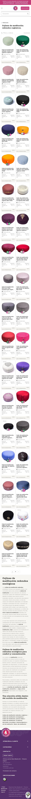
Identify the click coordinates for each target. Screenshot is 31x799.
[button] (1, 8)
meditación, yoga (8, 629)
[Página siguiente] (18, 571)
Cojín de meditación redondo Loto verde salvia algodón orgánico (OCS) (8, 110)
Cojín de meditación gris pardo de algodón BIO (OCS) (22, 288)
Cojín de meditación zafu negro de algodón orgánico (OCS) (8, 436)
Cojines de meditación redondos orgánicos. (15, 715)
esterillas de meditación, (14, 687)
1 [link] (12, 571)
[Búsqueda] (27, 13)
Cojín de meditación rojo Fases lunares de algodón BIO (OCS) (8, 199)
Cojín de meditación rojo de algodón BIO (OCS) (8, 347)
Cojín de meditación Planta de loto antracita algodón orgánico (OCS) (22, 466)
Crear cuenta (7, 755)
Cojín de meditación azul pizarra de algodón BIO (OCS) (22, 496)
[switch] (28, 797)
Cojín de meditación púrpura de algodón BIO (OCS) (22, 377)
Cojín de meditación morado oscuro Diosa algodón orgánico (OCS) (22, 229)
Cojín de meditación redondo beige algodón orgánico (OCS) (22, 81)
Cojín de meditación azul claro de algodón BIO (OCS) (8, 466)
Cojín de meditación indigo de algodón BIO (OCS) (8, 140)
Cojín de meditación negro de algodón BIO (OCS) (22, 110)
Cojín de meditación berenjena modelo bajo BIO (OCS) (8, 258)
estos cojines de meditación (11, 612)
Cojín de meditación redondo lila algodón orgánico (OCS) (8, 81)
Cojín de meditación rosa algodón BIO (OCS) (22, 347)
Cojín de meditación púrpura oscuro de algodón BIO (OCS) (8, 229)
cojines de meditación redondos (14, 587)
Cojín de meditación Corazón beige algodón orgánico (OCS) (8, 555)
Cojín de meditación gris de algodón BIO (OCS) (22, 318)
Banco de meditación (20, 724)
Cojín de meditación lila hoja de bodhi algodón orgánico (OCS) (8, 407)
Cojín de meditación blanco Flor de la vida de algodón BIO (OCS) (22, 199)
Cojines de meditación (13, 649)
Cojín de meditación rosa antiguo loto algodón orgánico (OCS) (8, 496)
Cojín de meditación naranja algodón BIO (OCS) (8, 169)
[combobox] (15, 13)
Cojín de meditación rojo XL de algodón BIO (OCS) (22, 407)
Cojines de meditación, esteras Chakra (13, 718)
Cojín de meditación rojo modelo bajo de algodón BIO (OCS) (22, 258)
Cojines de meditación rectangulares (13, 717)
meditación (14, 657)
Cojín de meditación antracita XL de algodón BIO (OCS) (8, 318)
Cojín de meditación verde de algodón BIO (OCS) (22, 51)
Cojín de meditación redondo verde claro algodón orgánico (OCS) (8, 51)
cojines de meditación (20, 642)
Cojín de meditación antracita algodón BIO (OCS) (22, 436)
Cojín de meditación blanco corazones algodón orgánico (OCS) (22, 525)
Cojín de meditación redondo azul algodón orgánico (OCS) (22, 169)
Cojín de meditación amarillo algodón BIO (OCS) (22, 140)
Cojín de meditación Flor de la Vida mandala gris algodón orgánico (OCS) (8, 288)
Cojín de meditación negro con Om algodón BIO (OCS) (8, 525)
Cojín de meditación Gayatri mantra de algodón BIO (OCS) (22, 555)
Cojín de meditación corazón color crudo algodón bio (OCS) (8, 377)
